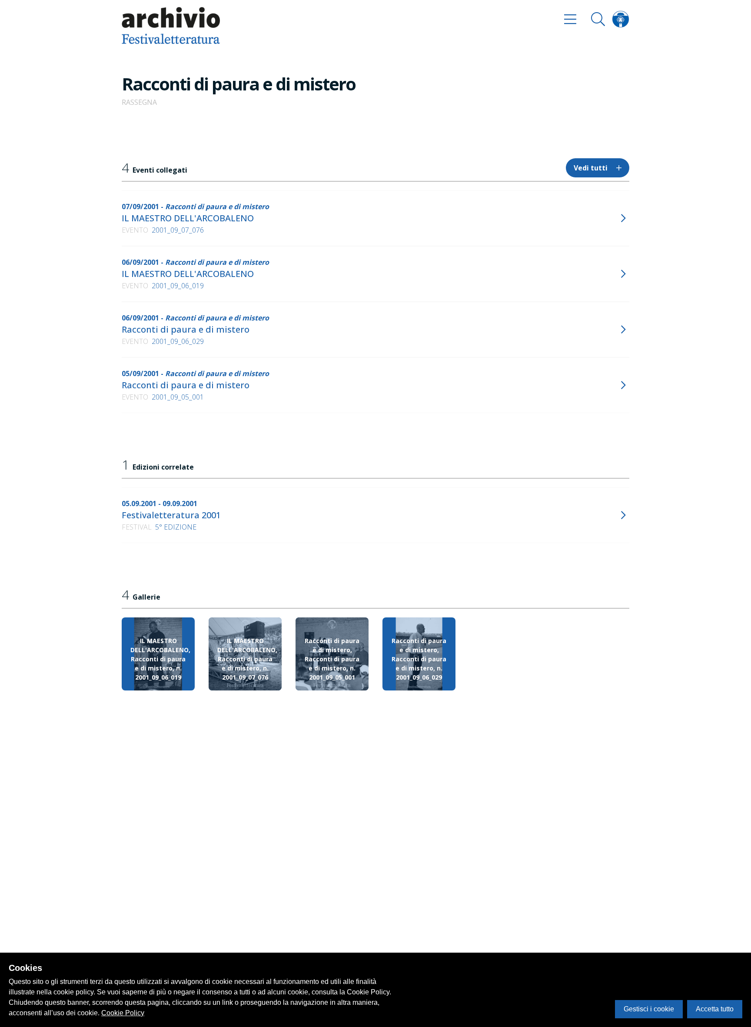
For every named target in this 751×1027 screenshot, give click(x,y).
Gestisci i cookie (649, 1009)
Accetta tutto (715, 1009)
